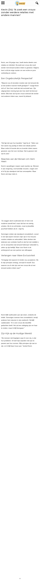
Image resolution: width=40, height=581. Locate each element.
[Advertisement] (20, 39)
